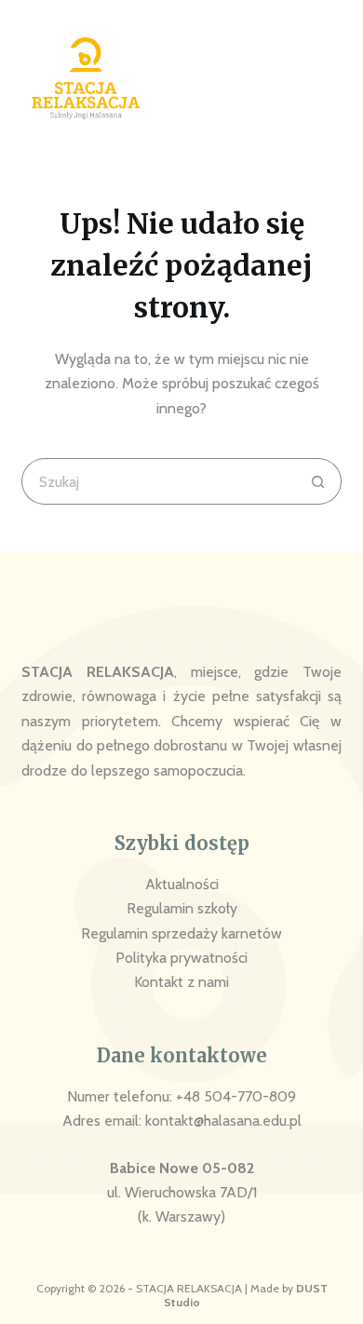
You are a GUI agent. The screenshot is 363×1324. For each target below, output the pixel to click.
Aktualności (182, 884)
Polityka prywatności (181, 957)
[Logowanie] (282, 78)
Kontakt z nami (181, 982)
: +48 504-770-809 (232, 1096)
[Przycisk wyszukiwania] (318, 481)
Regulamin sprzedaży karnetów (181, 933)
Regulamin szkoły (182, 908)
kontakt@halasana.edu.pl (223, 1120)
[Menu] (330, 78)
